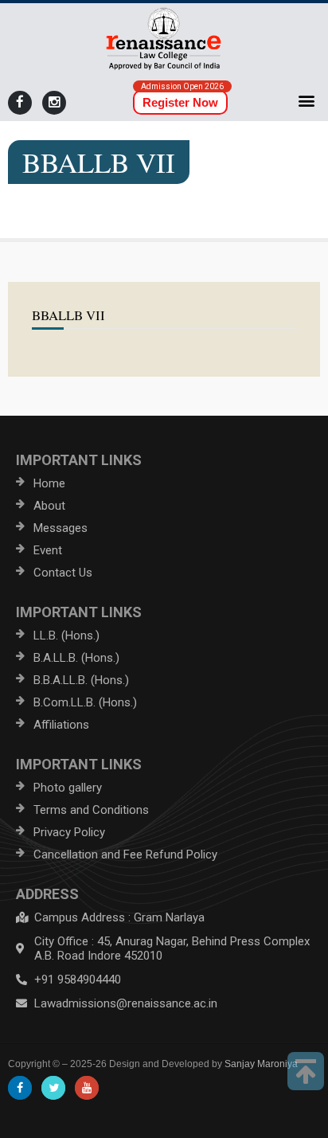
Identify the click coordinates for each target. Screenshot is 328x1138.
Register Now (180, 102)
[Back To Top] (305, 1071)
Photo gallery (67, 787)
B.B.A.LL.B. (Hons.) (81, 680)
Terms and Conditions (91, 810)
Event (47, 550)
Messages (60, 528)
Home (49, 483)
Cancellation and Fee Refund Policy (125, 854)
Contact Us (62, 572)
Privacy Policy (69, 832)
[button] (307, 100)
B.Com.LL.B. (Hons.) (85, 702)
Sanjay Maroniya (261, 1064)
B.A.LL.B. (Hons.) (76, 658)
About (49, 506)
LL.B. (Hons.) (66, 635)
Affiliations (61, 725)
